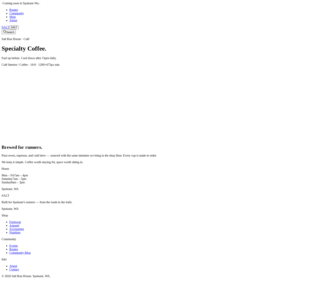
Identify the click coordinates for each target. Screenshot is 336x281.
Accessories (16, 229)
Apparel (14, 225)
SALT (5, 27)
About (13, 20)
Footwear (15, 222)
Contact (14, 269)
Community (16, 13)
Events (13, 245)
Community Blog (20, 252)
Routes (13, 9)
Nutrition (14, 232)
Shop (12, 16)
